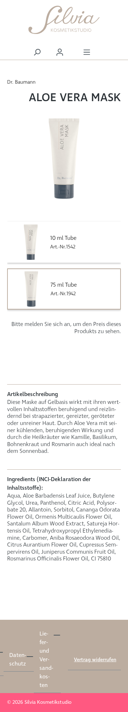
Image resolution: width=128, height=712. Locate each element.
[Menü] (86, 52)
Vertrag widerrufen (95, 660)
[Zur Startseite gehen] (64, 20)
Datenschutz (17, 660)
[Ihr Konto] (59, 52)
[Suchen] (37, 52)
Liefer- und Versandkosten (46, 659)
